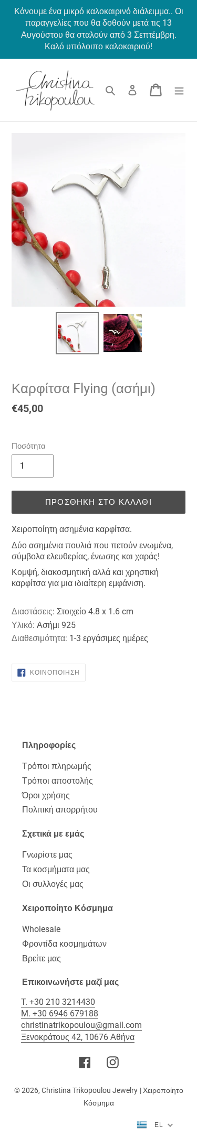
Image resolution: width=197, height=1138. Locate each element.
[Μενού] (179, 90)
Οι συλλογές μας (53, 884)
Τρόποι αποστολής (57, 781)
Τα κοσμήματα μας (56, 869)
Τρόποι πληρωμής (56, 766)
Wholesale (41, 929)
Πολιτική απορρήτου (60, 810)
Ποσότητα (29, 446)
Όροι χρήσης (46, 795)
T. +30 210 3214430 (58, 1002)
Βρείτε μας (41, 958)
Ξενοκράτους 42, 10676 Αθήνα (77, 1037)
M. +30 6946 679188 (59, 1013)
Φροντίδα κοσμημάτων (64, 944)
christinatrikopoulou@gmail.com (81, 1025)
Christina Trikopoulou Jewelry (90, 1090)
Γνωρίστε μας (47, 855)
